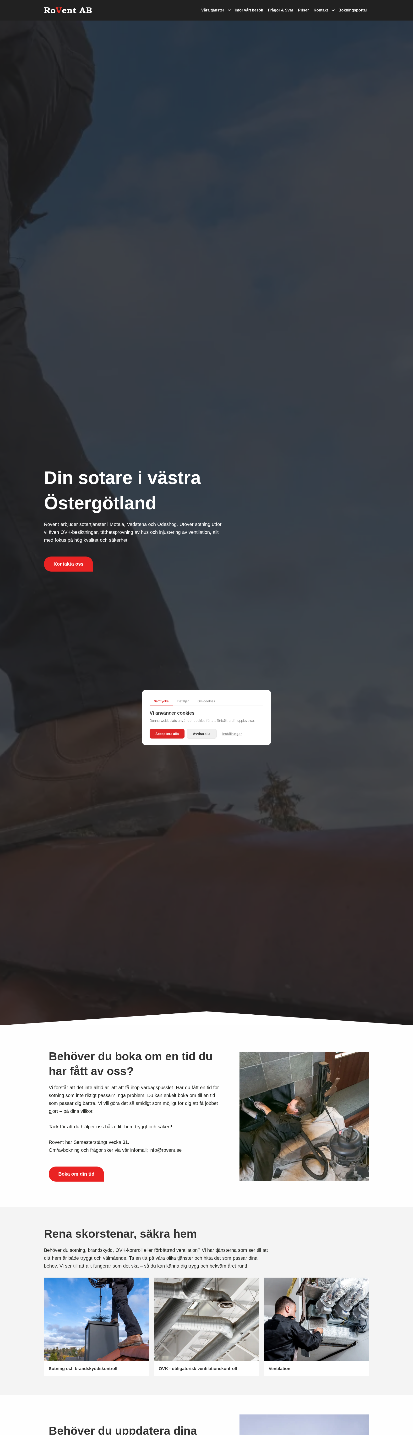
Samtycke (161, 701)
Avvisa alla (201, 734)
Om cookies (206, 701)
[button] (68, 564)
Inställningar (232, 734)
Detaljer (183, 701)
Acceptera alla (167, 734)
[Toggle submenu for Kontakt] (333, 10)
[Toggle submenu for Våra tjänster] (229, 10)
